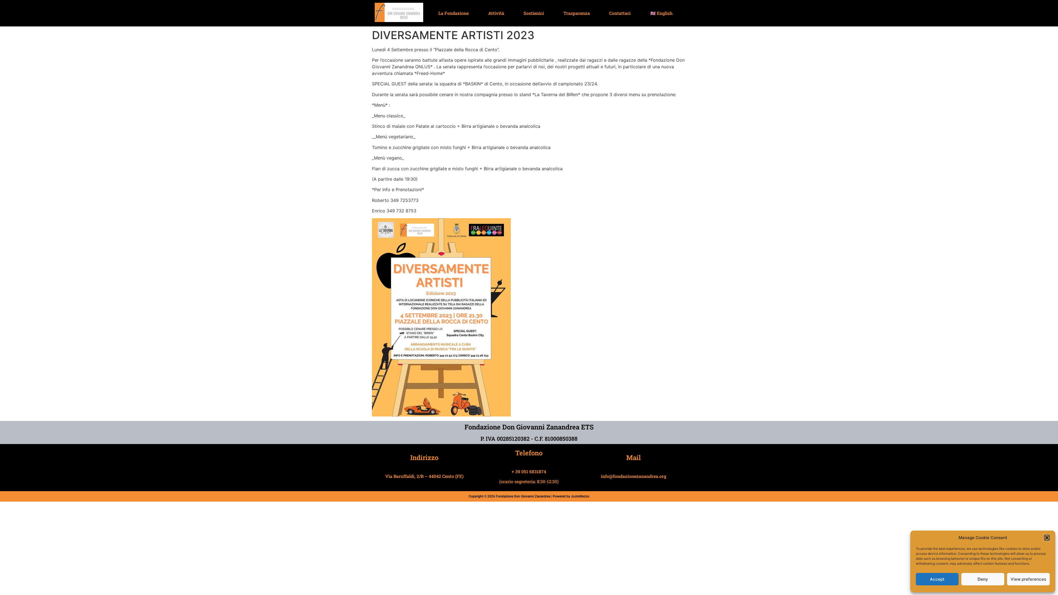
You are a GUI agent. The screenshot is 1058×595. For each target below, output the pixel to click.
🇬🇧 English (661, 13)
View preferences (1028, 579)
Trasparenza (576, 13)
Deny (983, 579)
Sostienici (533, 13)
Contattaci (620, 13)
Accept (937, 579)
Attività (496, 13)
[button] (1047, 537)
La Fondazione (453, 13)
